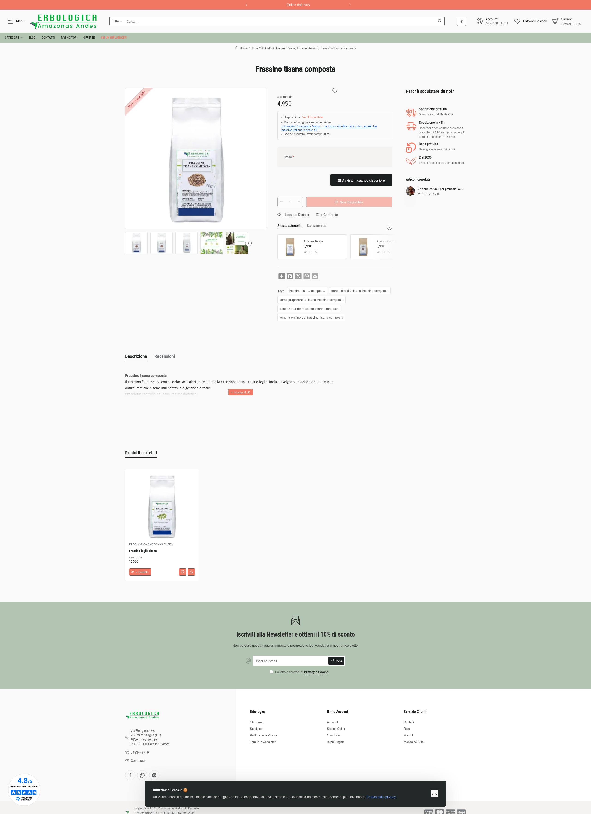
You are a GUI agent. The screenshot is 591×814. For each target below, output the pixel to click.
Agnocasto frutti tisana (392, 241)
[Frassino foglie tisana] (162, 506)
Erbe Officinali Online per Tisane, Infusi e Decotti (284, 48)
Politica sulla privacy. (381, 796)
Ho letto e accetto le (301, 672)
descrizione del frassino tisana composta (309, 308)
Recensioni (164, 356)
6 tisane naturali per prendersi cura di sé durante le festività (441, 189)
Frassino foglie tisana (143, 551)
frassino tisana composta (307, 290)
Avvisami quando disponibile (363, 180)
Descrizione (136, 356)
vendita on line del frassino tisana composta (311, 317)
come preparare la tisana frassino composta (312, 299)
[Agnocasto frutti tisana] (363, 246)
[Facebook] (130, 775)
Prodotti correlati (141, 452)
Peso (288, 157)
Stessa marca (316, 225)
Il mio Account (337, 711)
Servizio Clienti (415, 711)
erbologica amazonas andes (313, 122)
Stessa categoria (289, 225)
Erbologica (258, 711)
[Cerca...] (439, 21)
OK (434, 793)
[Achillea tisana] (290, 246)
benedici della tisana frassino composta (360, 290)
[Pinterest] (154, 775)
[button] (246, 4)
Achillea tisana (313, 241)
